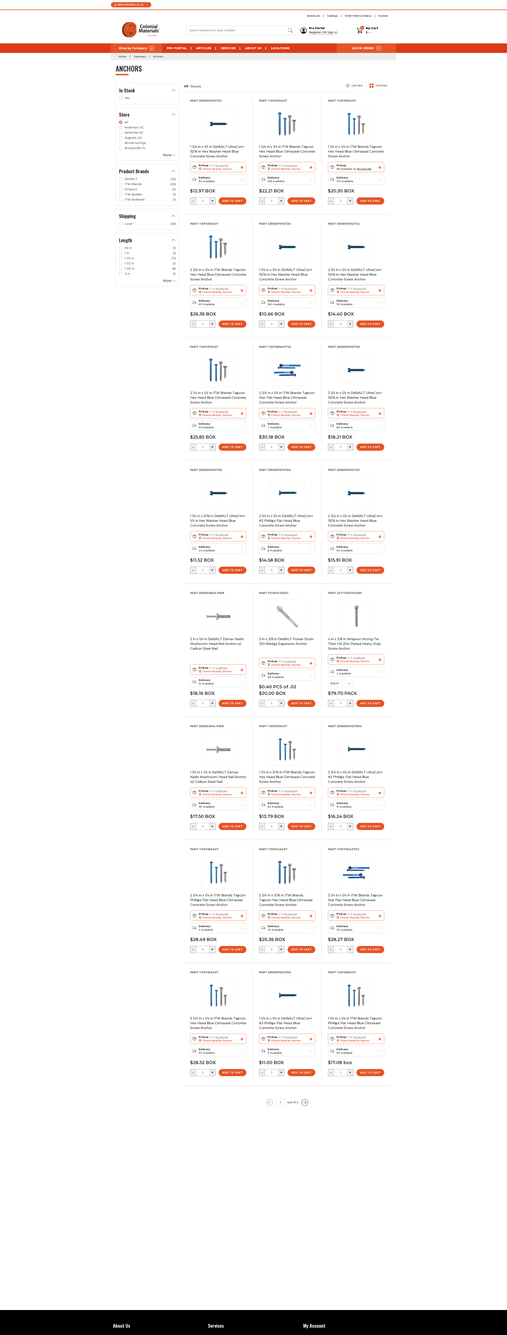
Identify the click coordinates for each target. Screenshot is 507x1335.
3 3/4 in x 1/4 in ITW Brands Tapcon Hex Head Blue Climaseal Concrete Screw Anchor (218, 1023)
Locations (280, 48)
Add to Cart (232, 200)
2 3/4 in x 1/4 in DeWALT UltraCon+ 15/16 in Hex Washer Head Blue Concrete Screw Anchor (355, 520)
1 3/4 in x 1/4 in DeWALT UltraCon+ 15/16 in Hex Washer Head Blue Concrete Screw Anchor (217, 151)
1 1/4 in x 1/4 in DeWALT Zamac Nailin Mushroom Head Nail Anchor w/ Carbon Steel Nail (218, 777)
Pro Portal (177, 48)
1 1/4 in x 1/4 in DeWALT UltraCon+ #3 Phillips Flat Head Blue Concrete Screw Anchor (285, 1023)
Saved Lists (313, 15)
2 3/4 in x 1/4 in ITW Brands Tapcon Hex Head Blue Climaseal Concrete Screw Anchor (218, 274)
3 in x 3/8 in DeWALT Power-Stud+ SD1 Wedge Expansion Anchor (286, 641)
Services (228, 48)
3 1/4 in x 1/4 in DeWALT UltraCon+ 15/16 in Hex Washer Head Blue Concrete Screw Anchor (355, 397)
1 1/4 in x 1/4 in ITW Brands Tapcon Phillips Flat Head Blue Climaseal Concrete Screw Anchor (355, 1023)
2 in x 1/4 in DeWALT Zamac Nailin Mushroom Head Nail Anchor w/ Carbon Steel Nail (217, 643)
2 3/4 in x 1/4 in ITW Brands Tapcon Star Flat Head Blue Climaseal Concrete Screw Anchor (286, 397)
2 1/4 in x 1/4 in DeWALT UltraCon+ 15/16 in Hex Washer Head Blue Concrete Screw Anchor (355, 274)
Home (122, 56)
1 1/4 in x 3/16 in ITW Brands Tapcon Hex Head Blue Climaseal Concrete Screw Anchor (287, 777)
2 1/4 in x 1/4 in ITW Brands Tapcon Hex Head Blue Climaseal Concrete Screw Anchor (218, 397)
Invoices (383, 15)
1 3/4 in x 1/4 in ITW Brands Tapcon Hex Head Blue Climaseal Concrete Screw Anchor (287, 151)
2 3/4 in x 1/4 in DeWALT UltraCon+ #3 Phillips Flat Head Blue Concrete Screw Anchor (355, 777)
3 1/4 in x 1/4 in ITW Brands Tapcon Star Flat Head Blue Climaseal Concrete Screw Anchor (355, 900)
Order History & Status (358, 15)
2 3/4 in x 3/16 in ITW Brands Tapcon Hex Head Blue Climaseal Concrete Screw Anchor (286, 900)
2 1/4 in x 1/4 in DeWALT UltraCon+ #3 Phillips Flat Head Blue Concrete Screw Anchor (286, 520)
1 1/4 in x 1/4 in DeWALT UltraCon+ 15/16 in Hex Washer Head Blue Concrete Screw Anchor (285, 274)
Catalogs (332, 15)
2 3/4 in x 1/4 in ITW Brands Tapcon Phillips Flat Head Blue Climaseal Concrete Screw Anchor (218, 900)
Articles (203, 48)
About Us (253, 48)
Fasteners (139, 56)
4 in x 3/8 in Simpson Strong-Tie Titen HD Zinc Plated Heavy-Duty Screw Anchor (354, 643)
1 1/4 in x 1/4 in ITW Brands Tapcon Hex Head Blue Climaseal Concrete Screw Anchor (356, 151)
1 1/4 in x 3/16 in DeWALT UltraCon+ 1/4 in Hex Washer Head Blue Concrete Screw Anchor (217, 520)
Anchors (158, 56)
